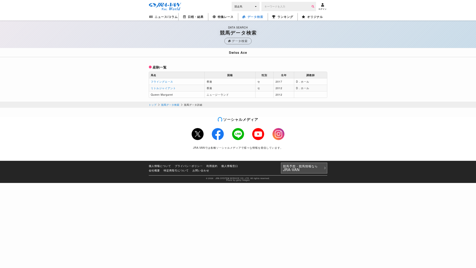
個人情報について (160, 166)
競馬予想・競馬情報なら (300, 168)
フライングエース (162, 81)
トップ (153, 104)
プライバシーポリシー (189, 166)
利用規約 (212, 166)
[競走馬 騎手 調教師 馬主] (246, 6)
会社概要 (154, 170)
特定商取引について (176, 170)
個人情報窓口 (229, 166)
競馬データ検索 (170, 104)
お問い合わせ (200, 170)
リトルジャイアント (163, 88)
